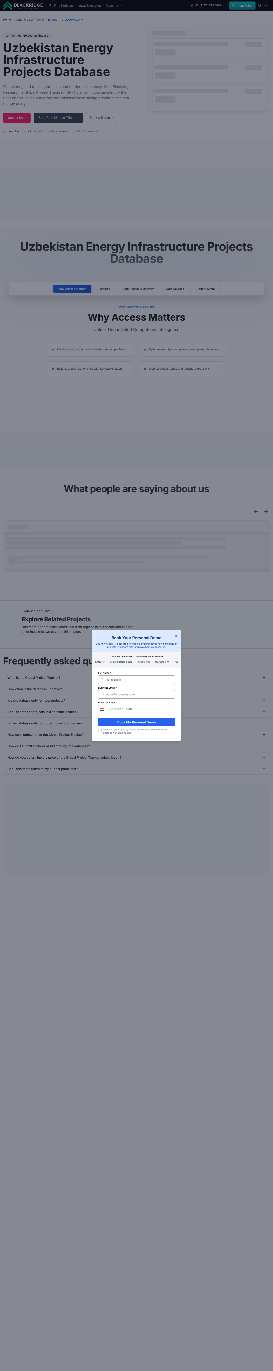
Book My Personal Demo (136, 722)
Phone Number (106, 702)
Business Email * (107, 687)
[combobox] (103, 709)
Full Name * (104, 672)
